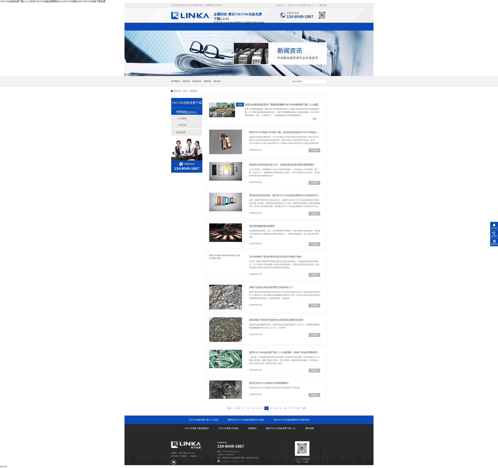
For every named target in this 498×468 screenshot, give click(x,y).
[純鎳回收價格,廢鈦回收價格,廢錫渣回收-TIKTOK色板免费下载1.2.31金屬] (191, 15)
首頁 (185, 91)
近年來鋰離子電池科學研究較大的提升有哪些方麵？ (276, 256)
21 (262, 408)
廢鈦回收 (217, 81)
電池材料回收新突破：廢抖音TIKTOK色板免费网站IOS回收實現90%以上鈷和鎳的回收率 (284, 195)
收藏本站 (280, 5)
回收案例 (180, 132)
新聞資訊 (193, 91)
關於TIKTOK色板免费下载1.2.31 (281, 428)
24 (276, 408)
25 (280, 408)
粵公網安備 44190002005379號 (232, 461)
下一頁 (296, 408)
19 (252, 408)
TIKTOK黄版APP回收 (229, 428)
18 (248, 408)
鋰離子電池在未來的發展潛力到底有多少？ (271, 287)
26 (285, 408)
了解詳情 (314, 150)
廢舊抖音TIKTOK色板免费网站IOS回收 (246, 420)
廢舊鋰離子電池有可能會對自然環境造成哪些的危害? (276, 320)
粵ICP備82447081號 (187, 453)
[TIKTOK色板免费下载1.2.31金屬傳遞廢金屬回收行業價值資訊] (249, 75)
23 (271, 408)
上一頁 (236, 408)
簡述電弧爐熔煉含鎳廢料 (262, 226)
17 (243, 408)
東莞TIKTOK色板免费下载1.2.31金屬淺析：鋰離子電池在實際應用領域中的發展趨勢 (284, 352)
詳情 (314, 119)
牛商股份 (183, 456)
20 (257, 408)
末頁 (304, 408)
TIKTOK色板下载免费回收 (196, 428)
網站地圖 (323, 5)
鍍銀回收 (186, 81)
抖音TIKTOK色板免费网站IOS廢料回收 (292, 420)
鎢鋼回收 (207, 81)
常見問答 (182, 125)
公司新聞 (182, 118)
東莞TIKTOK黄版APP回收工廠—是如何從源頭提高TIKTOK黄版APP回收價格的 (284, 132)
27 (290, 408)
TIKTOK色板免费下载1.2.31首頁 (203, 420)
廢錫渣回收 (196, 81)
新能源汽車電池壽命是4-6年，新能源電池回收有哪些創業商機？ (282, 164)
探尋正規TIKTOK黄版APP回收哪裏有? (269, 383)
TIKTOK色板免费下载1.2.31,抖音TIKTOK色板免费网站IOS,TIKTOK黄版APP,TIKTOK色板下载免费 (52, 1)
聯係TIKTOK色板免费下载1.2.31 (302, 5)
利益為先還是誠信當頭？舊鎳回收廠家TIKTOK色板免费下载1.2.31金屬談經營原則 (282, 104)
